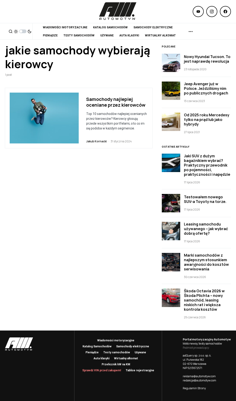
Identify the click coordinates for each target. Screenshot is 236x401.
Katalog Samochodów (97, 346)
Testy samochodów (116, 352)
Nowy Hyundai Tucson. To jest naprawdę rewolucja (207, 59)
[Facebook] (225, 11)
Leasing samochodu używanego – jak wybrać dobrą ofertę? (206, 229)
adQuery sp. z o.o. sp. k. (197, 355)
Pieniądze (92, 352)
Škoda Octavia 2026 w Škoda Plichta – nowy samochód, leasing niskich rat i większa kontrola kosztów (204, 300)
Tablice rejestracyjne (140, 370)
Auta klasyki (101, 358)
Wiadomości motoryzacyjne (115, 340)
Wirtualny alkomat (126, 358)
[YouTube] (198, 11)
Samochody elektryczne (132, 346)
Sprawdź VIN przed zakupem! (101, 370)
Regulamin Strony (194, 388)
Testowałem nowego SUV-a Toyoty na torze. (205, 199)
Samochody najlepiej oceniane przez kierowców (115, 102)
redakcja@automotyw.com (199, 380)
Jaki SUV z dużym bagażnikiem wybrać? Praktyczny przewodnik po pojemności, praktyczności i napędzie (207, 165)
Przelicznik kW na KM (116, 364)
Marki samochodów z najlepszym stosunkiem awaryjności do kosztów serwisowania (206, 262)
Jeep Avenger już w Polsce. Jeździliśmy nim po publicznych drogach (206, 88)
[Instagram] (211, 11)
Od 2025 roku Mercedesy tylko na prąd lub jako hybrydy (206, 119)
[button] (11, 31)
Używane (140, 352)
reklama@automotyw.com (199, 376)
